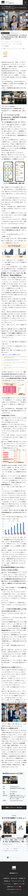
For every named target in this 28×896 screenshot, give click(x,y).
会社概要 (5, 878)
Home (2, 6)
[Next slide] (25, 836)
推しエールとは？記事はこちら (11, 354)
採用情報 (21, 878)
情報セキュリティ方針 (19, 884)
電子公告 (13, 878)
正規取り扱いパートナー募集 (14, 886)
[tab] (8, 857)
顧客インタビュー (12, 6)
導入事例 (6, 6)
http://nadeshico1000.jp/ (16, 800)
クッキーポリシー (7, 884)
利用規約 (6, 881)
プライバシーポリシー (17, 881)
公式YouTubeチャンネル (13, 889)
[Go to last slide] (2, 836)
